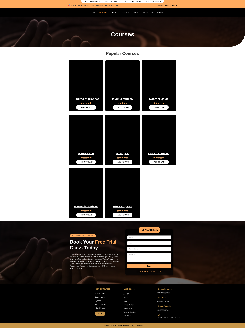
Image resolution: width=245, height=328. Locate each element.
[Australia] (155, 297)
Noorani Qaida (159, 98)
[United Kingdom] (155, 289)
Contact (160, 12)
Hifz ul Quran (122, 153)
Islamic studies (122, 98)
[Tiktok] (175, 12)
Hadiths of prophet (86, 98)
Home (94, 12)
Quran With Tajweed (158, 153)
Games (145, 12)
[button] (83, 235)
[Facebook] (168, 12)
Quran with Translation (86, 206)
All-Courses (103, 12)
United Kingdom (165, 289)
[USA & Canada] (155, 306)
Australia (162, 297)
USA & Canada (164, 306)
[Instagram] (172, 12)
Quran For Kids (86, 153)
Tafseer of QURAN (122, 206)
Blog (152, 12)
